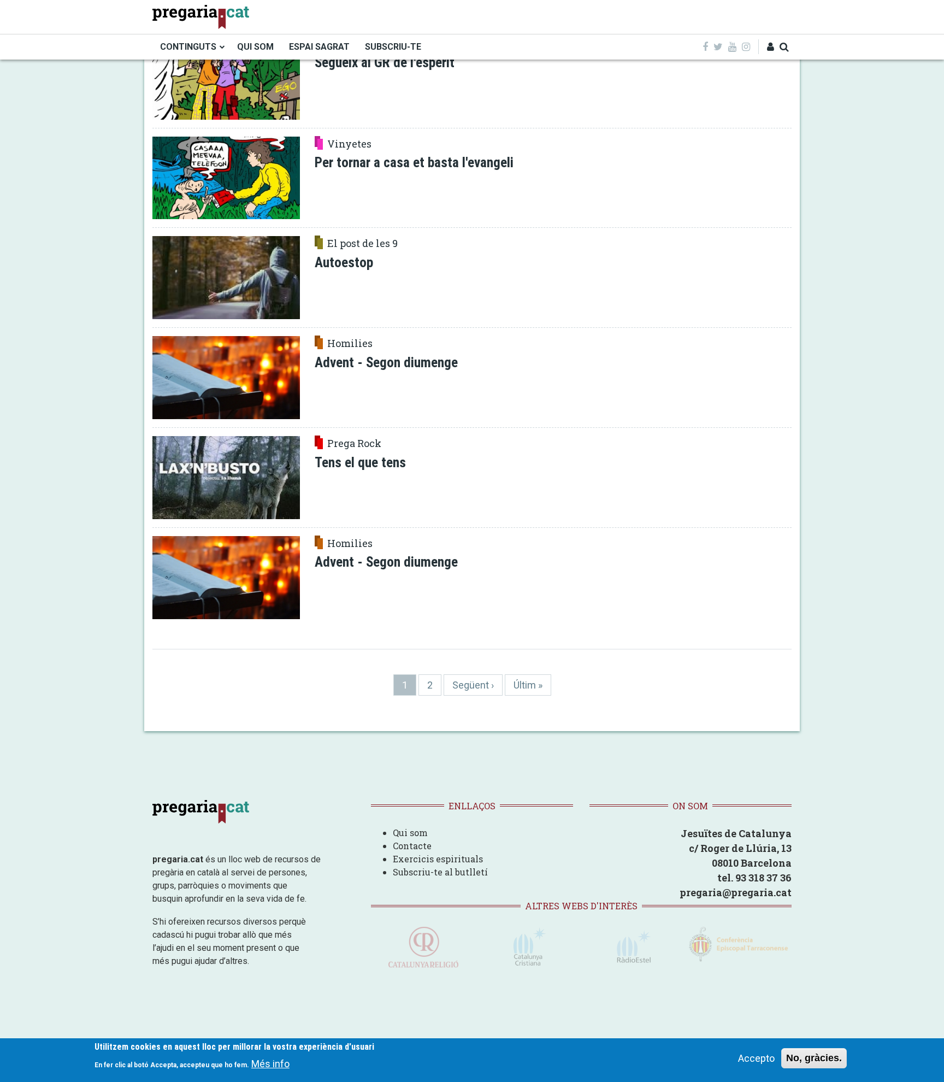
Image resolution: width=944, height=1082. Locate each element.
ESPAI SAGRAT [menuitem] (319, 47)
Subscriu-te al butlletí (440, 872)
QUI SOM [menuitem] (255, 47)
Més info (270, 1063)
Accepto (756, 1058)
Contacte (412, 845)
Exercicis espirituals (438, 859)
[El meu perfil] (770, 46)
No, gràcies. (814, 1057)
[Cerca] (784, 46)
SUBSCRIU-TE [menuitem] (393, 47)
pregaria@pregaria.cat (736, 892)
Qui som (410, 832)
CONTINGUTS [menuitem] (188, 47)
